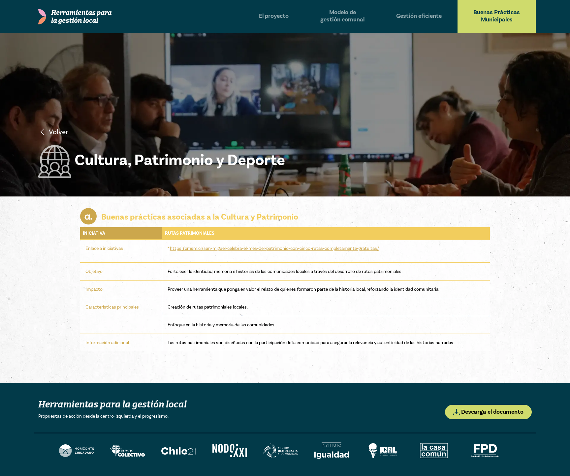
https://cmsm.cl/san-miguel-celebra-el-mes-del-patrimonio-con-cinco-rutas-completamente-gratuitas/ (274, 248)
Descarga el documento (491, 411)
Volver (58, 132)
